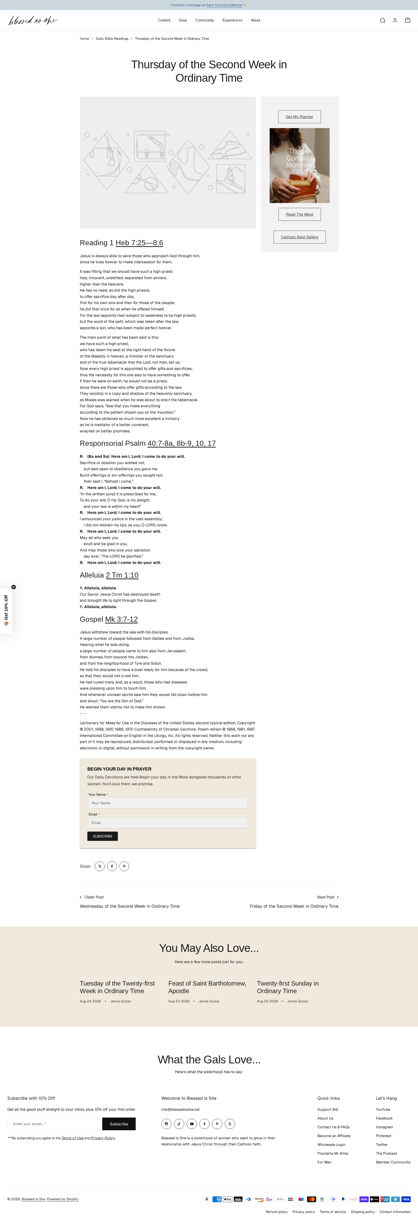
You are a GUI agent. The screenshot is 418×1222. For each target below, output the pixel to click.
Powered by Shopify (63, 1199)
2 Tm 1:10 (122, 575)
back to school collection (225, 5)
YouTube (383, 1109)
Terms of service (333, 1212)
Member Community (393, 1162)
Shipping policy (363, 1212)
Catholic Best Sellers (299, 237)
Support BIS (327, 1109)
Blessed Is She (33, 1199)
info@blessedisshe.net (180, 1109)
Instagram (384, 1127)
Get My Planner (299, 116)
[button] (6, 611)
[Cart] (407, 20)
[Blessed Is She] (33, 20)
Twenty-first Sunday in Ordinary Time (288, 987)
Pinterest (383, 1135)
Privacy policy (304, 1212)
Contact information (395, 1212)
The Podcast (386, 1153)
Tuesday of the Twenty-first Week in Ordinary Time (117, 987)
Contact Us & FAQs (333, 1127)
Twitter (382, 1144)
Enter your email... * (29, 1123)
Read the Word (299, 214)
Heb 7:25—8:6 (139, 243)
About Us (325, 1118)
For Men (324, 1162)
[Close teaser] (13, 587)
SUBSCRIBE (102, 836)
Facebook (384, 1118)
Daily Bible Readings (112, 38)
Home (84, 38)
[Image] (300, 165)
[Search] (382, 20)
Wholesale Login (331, 1144)
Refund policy (277, 1212)
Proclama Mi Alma (332, 1153)
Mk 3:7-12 (121, 619)
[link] (100, 866)
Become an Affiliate (333, 1135)
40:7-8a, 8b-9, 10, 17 (182, 443)
